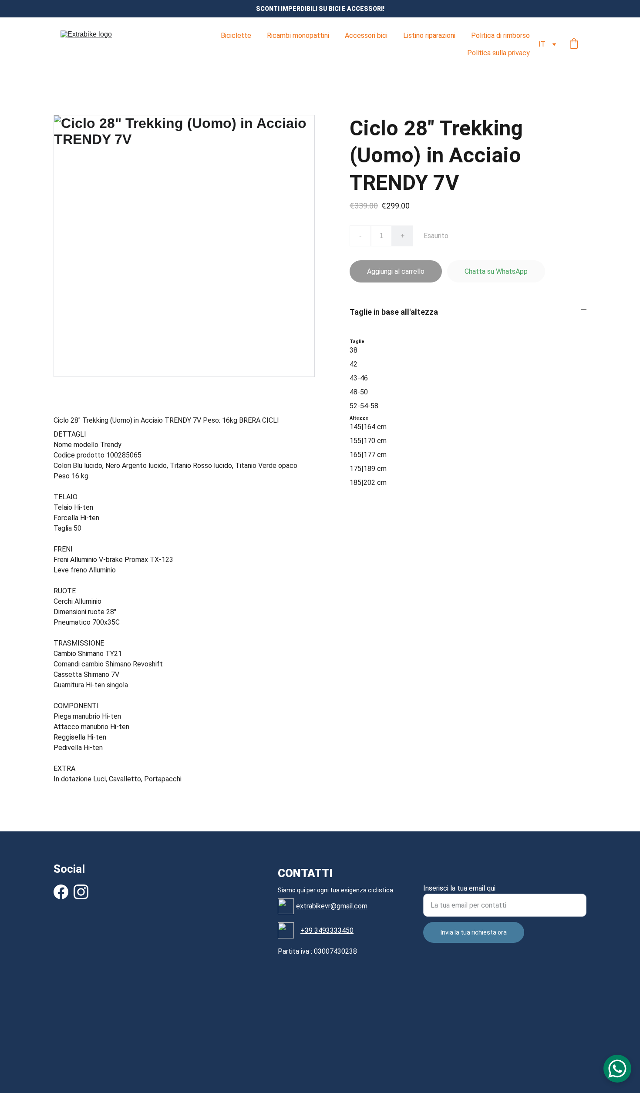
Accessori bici (366, 35)
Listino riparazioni (429, 35)
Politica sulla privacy (498, 53)
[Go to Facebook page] (61, 891)
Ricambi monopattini (298, 35)
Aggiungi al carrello (395, 271)
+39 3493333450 (327, 930)
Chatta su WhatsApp (496, 271)
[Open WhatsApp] (617, 1069)
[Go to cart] (573, 44)
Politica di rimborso (500, 35)
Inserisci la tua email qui (459, 888)
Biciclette (236, 35)
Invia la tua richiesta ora (474, 932)
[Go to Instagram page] (81, 891)
